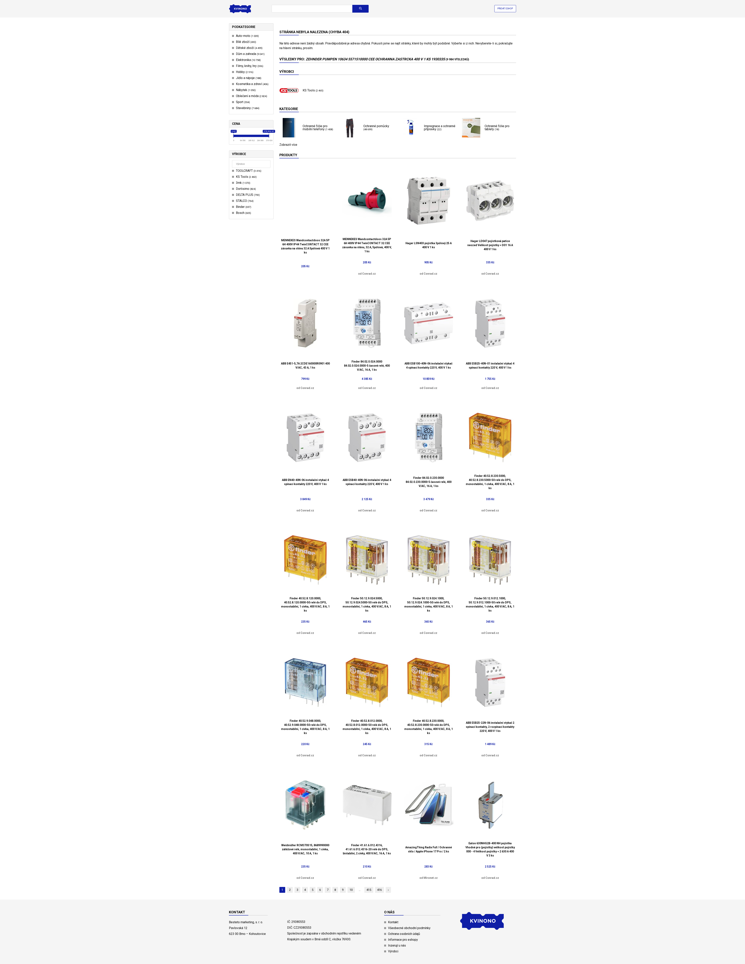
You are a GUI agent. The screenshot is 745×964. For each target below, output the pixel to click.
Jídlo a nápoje (248, 78)
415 (368, 890)
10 (351, 890)
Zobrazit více (288, 144)
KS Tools (246, 177)
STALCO (244, 201)
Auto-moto (247, 36)
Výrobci (393, 951)
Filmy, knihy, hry (249, 66)
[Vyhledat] (360, 9)
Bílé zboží (245, 42)
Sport (242, 102)
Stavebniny (247, 108)
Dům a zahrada (250, 54)
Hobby (244, 72)
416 (379, 890)
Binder (243, 207)
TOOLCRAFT (248, 171)
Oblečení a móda (251, 96)
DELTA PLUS (247, 195)
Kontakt (393, 922)
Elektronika (248, 60)
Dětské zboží (249, 48)
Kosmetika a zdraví (252, 84)
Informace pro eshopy (403, 939)
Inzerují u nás (397, 945)
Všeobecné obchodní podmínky (409, 928)
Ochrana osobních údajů (404, 934)
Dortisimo (245, 189)
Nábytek (245, 90)
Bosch (243, 213)
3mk (242, 183)
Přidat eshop (505, 8)
